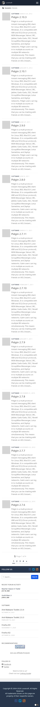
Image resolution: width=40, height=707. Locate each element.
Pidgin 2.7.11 (19, 234)
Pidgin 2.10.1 (19, 71)
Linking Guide (25, 673)
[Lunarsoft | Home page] (9, 3)
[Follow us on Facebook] (30, 569)
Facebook (7, 664)
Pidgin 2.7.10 (19, 288)
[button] (37, 705)
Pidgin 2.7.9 (18, 342)
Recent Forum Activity (11, 585)
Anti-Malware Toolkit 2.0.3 (13, 617)
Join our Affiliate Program (20, 653)
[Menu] (37, 2)
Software (15, 14)
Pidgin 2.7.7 (18, 450)
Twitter (6, 667)
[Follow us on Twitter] (33, 569)
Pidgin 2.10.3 (19, 17)
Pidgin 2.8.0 (18, 179)
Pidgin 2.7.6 (18, 504)
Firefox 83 (6, 625)
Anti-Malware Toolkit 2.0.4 (13, 609)
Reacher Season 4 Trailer (11, 589)
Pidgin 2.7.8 (18, 396)
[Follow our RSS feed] (37, 569)
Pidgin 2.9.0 (18, 125)
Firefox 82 (6, 632)
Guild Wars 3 (7, 595)
